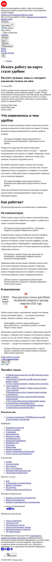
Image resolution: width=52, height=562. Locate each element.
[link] (5, 42)
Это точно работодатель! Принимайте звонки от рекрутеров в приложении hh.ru (25, 406)
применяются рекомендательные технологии (21, 537)
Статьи (9, 61)
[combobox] (11, 555)
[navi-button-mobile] (3, 56)
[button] (3, 49)
